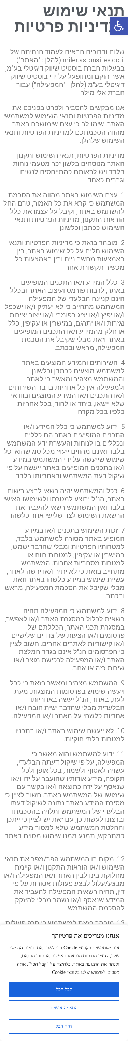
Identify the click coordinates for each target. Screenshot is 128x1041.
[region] (64, 982)
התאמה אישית (64, 1007)
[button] (119, 26)
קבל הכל (64, 989)
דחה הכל (64, 1026)
